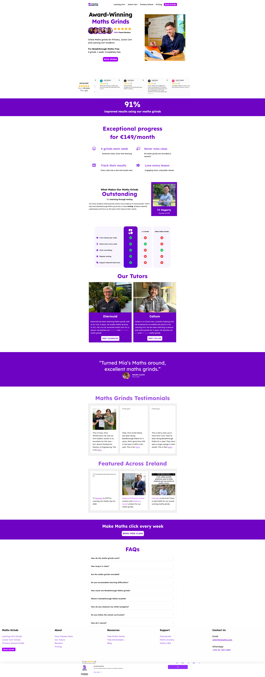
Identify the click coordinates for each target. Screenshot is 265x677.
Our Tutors (60, 639)
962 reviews (86, 88)
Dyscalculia (165, 636)
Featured (155, 498)
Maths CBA (165, 643)
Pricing (159, 4)
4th (111, 330)
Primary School (146, 4)
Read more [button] (123, 93)
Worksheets (118, 639)
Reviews (59, 643)
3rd (136, 333)
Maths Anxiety (167, 639)
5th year (145, 333)
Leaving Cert (119, 4)
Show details (97, 672)
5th (115, 330)
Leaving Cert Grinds (12, 636)
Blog (109, 643)
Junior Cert (132, 4)
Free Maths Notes (116, 636)
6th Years (124, 330)
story (99, 450)
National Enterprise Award (133, 498)
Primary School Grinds (13, 643)
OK (178, 667)
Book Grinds (170, 4)
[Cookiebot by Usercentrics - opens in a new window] (85, 674)
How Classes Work (64, 636)
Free (109, 639)
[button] (190, 87)
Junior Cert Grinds (11, 639)
